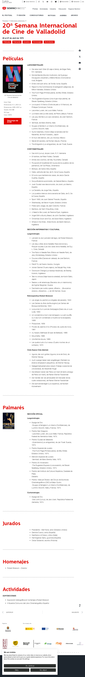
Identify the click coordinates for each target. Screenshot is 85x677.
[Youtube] (47, 1)
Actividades (44, 9)
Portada (5, 21)
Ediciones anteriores (17, 21)
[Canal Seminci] (24, 1)
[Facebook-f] (39, 1)
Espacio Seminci (74, 9)
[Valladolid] (72, 1)
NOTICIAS (51, 15)
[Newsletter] (60, 1)
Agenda (63, 15)
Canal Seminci (30, 1)
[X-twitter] (43, 1)
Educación (62, 9)
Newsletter (65, 1)
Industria (53, 9)
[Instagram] (51, 1)
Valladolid (76, 1)
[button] (35, 9)
